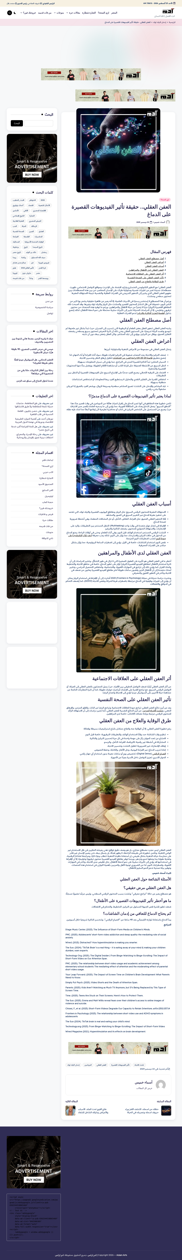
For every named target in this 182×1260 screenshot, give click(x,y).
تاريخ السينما (38, 247)
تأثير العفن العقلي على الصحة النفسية (145, 277)
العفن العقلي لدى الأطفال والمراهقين (146, 270)
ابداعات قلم (47, 460)
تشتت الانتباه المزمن (152, 710)
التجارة (32, 215)
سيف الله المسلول (38, 257)
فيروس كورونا (44, 262)
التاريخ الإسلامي (18, 215)
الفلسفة (27, 236)
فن (32, 262)
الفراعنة (16, 236)
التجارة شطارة (46, 478)
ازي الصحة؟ (165, 200)
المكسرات (38, 236)
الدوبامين (88, 1065)
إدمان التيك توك (159, 22)
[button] (144, 1088)
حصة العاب (47, 502)
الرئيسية (172, 22)
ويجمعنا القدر (43, 278)
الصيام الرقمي (159, 753)
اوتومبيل (49, 496)
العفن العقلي (101, 1065)
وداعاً (31, 278)
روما (14, 257)
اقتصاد (30, 205)
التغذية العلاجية (18, 221)
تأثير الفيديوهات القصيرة (120, 1065)
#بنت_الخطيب (18, 200)
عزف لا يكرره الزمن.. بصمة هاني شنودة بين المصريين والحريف (32, 340)
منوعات (49, 532)
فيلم (14, 268)
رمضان (44, 252)
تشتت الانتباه (139, 1065)
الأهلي (26, 210)
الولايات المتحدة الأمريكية (34, 242)
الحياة (24, 226)
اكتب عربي (48, 472)
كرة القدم (42, 268)
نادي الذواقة (47, 538)
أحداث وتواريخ (18, 205)
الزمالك (34, 226)
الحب (15, 226)
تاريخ (26, 247)
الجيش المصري (35, 221)
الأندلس (16, 210)
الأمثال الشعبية (44, 205)
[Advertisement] (91, 46)
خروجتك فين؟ (46, 508)
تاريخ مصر (17, 252)
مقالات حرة (48, 520)
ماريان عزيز (26, 273)
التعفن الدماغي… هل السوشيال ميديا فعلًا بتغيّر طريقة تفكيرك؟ (33, 361)
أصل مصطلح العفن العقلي (151, 258)
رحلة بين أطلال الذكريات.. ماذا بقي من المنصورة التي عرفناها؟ (35, 372)
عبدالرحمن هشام (19, 262)
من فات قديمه (18, 278)
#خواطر (32, 200)
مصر (38, 273)
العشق (41, 231)
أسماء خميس (143, 1082)
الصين (31, 231)
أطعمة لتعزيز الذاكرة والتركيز (151, 313)
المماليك (16, 242)
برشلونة (16, 247)
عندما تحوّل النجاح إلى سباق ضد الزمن (34, 380)
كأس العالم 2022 (27, 268)
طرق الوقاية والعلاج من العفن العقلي (146, 281)
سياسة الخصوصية (44, 307)
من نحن (49, 301)
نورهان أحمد (47, 418)
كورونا (15, 273)
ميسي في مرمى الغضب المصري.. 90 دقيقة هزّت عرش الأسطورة (32, 350)
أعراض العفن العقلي (154, 262)
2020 (43, 200)
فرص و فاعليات (45, 514)
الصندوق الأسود (45, 484)
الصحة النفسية (18, 231)
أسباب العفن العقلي (154, 266)
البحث (49, 114)
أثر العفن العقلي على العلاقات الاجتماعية (145, 274)
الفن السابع (47, 490)
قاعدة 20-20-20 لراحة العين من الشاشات (132, 358)
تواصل (50, 313)
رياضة (23, 257)
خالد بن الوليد (31, 252)
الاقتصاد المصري (39, 210)
